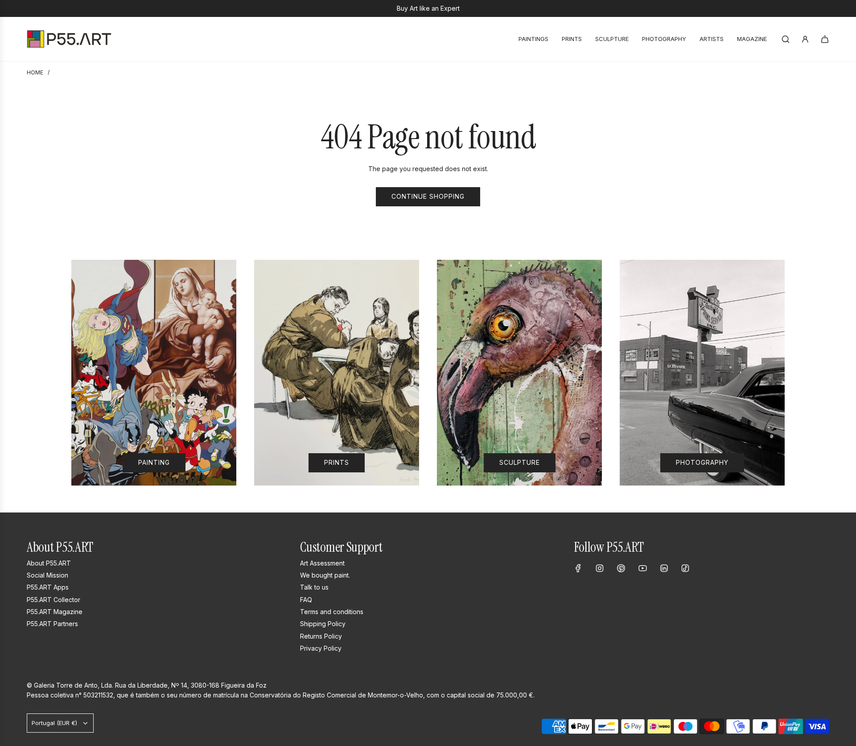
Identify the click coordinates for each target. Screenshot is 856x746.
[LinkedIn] (664, 568)
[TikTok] (685, 568)
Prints (336, 462)
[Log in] (805, 39)
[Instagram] (599, 568)
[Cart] (825, 39)
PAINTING (154, 462)
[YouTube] (642, 568)
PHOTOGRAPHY (702, 462)
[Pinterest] (621, 568)
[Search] (785, 39)
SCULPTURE (519, 462)
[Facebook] (578, 568)
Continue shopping (428, 196)
